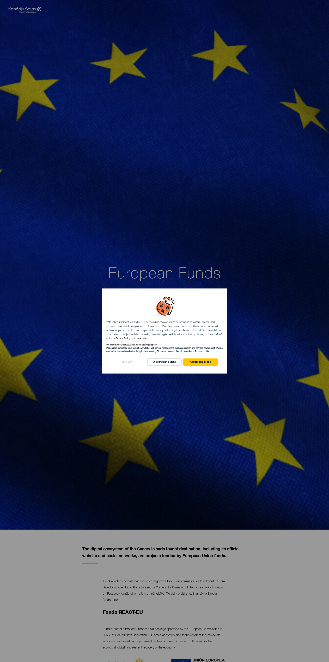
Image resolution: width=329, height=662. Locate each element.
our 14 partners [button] (146, 322)
